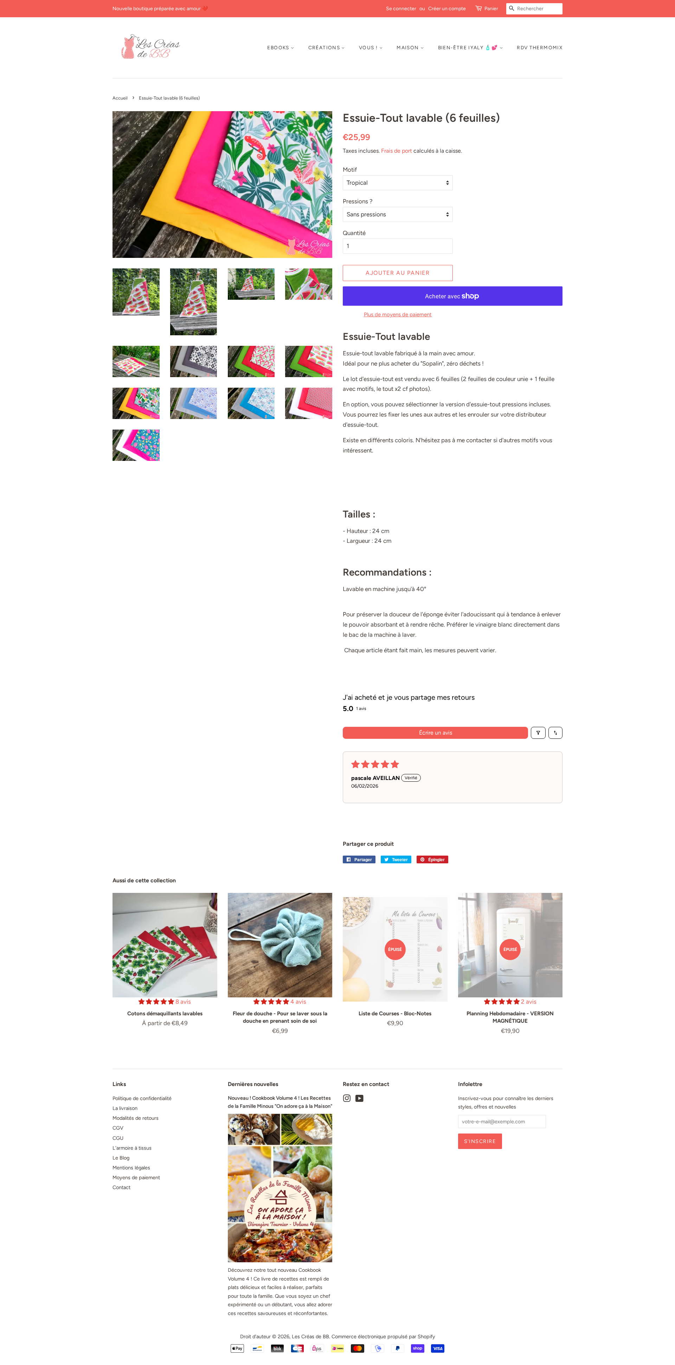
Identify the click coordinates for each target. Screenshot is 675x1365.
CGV (117, 1128)
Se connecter (401, 9)
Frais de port (396, 150)
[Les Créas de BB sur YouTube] (359, 1100)
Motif (350, 169)
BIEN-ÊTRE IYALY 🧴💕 (469, 47)
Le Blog (120, 1158)
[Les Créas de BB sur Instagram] (347, 1100)
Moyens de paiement (136, 1177)
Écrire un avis (435, 732)
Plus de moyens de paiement (398, 314)
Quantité (354, 232)
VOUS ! (369, 47)
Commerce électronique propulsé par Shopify (383, 1336)
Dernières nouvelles (253, 1084)
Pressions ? (358, 201)
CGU (117, 1138)
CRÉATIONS (325, 47)
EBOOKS (279, 47)
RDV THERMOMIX (539, 47)
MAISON (408, 47)
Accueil (120, 98)
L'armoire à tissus (132, 1148)
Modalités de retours (135, 1118)
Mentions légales (131, 1167)
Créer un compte (447, 9)
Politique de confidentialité (142, 1098)
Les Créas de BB (310, 1336)
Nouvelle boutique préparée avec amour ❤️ (160, 9)
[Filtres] (538, 733)
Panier (491, 9)
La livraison (124, 1108)
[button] (157, 1001)
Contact (121, 1187)
